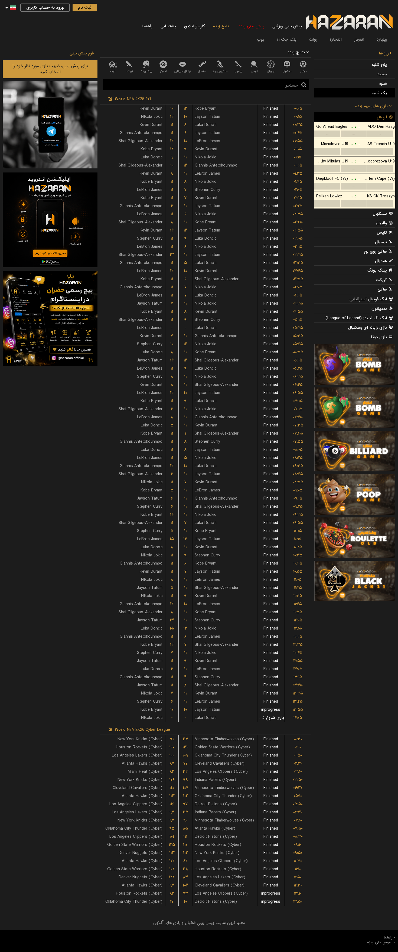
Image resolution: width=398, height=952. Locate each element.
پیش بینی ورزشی (287, 26)
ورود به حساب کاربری (45, 7)
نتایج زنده (221, 26)
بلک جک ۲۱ (286, 39)
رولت (313, 39)
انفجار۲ (336, 39)
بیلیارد (382, 39)
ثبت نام (85, 7)
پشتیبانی (168, 26)
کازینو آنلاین (194, 26)
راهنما (147, 26)
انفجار (359, 39)
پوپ (260, 39)
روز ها (384, 53)
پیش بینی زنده (251, 26)
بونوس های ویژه (380, 942)
